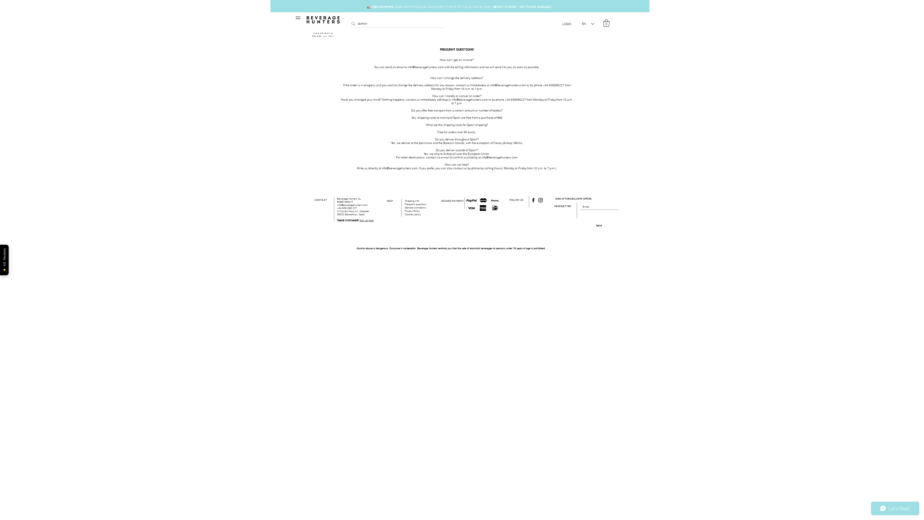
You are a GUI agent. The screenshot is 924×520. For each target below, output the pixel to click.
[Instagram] (541, 200)
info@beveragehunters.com (426, 67)
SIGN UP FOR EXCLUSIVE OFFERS (573, 199)
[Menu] (298, 18)
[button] (606, 23)
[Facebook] (533, 200)
